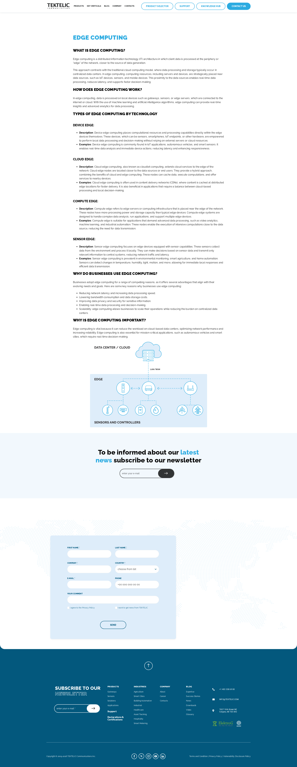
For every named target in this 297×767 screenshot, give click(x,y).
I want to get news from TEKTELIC (133, 608)
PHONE (118, 578)
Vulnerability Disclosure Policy (237, 756)
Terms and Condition (198, 756)
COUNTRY (120, 563)
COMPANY (72, 563)
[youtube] (155, 756)
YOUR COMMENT (75, 594)
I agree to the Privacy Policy (82, 608)
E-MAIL (71, 578)
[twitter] (141, 756)
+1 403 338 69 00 (227, 689)
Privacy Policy (215, 756)
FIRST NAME (73, 548)
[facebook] (134, 756)
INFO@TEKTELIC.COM (229, 699)
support (112, 711)
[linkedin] (163, 756)
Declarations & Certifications (116, 718)
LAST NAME (121, 548)
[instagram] (148, 756)
